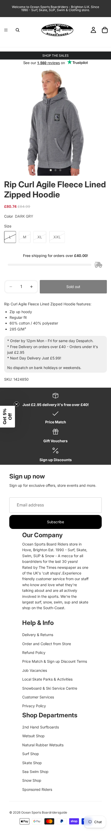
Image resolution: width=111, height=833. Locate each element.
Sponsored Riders (37, 789)
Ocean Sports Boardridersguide (44, 812)
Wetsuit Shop (33, 736)
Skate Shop (32, 763)
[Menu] (6, 30)
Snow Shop (31, 780)
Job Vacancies (34, 670)
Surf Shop (30, 753)
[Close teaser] (16, 404)
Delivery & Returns (37, 634)
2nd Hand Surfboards (40, 727)
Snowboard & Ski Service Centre (49, 688)
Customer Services (38, 697)
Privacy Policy (34, 706)
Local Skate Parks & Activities (47, 679)
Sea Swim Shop (35, 771)
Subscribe (55, 522)
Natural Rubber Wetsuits (43, 745)
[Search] (17, 30)
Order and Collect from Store (46, 644)
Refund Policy (33, 652)
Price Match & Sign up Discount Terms (54, 661)
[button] (7, 416)
